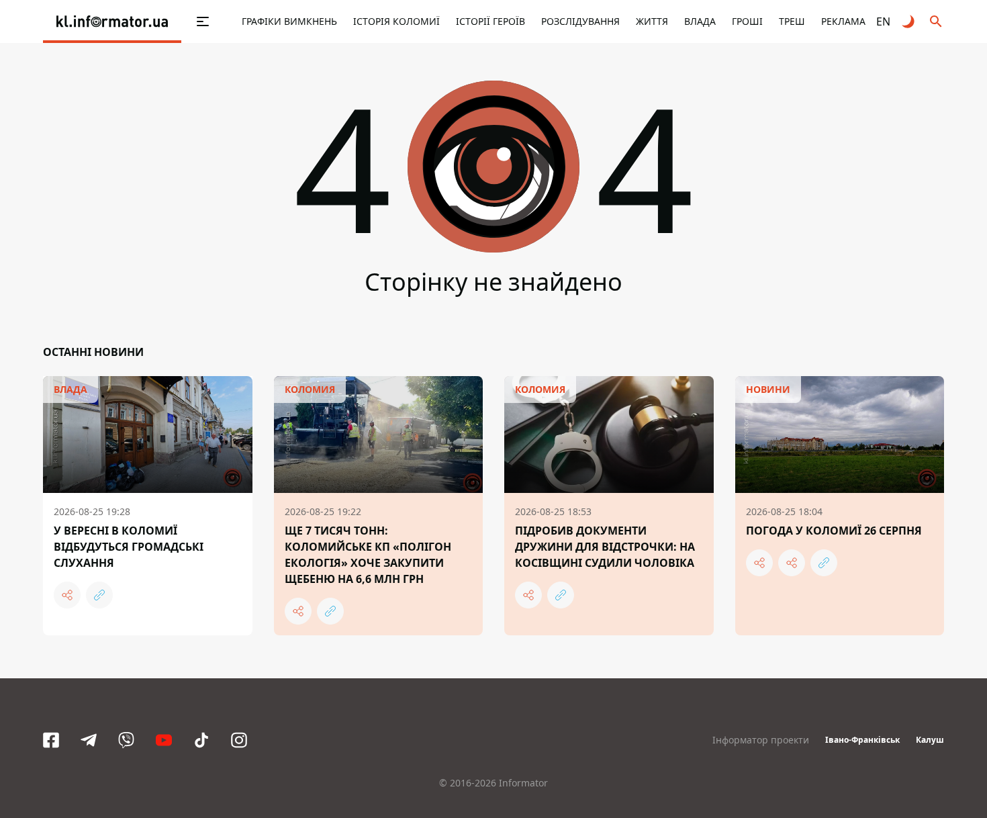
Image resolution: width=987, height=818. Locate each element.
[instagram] (239, 740)
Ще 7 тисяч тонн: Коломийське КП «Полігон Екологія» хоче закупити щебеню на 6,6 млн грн (368, 554)
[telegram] (89, 740)
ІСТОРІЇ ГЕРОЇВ (490, 21)
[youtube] (164, 740)
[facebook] (51, 740)
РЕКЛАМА (843, 21)
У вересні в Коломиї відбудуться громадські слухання (128, 546)
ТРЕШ (792, 21)
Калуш (930, 739)
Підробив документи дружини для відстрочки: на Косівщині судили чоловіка (605, 546)
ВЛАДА (700, 21)
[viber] (126, 740)
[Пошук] (936, 21)
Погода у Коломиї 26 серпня (834, 530)
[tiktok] (201, 740)
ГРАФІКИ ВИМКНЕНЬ (289, 21)
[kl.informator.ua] (112, 21)
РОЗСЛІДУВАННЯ (580, 21)
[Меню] (188, 21)
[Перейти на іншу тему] (909, 21)
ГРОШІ (747, 21)
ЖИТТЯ (652, 21)
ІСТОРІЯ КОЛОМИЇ (396, 21)
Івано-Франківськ (862, 739)
